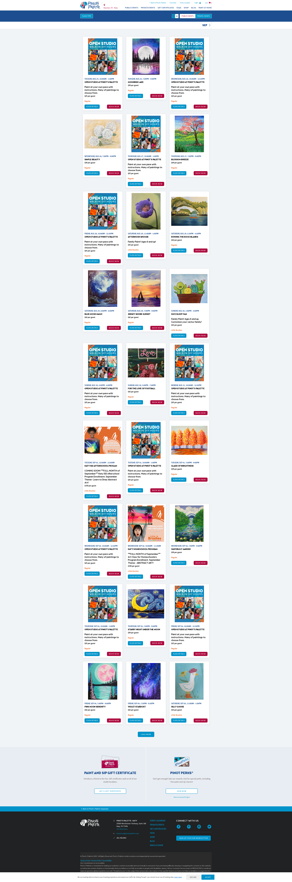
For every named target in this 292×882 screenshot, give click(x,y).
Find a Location (185, 3)
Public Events (131, 8)
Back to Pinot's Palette (158, 3)
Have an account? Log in (182, 797)
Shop (186, 8)
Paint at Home (205, 8)
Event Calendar (157, 820)
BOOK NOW (114, 107)
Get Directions (122, 829)
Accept (208, 877)
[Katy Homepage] (90, 5)
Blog (193, 8)
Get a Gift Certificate (110, 791)
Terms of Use (85, 861)
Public (188, 16)
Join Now (181, 791)
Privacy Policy (96, 861)
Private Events (148, 8)
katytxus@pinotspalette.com (128, 833)
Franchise (173, 3)
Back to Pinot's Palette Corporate (95, 809)
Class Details (92, 106)
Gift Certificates (166, 8)
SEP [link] (205, 25)
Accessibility (107, 861)
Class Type (86, 16)
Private (203, 16)
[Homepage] (96, 822)
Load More (146, 734)
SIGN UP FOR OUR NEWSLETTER (193, 838)
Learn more (178, 877)
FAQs (179, 8)
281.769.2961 (121, 838)
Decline (193, 877)
